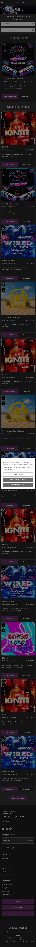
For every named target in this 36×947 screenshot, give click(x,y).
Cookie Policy (8, 469)
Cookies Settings (18, 474)
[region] (18, 473)
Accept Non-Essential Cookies (18, 484)
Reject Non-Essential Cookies (18, 479)
